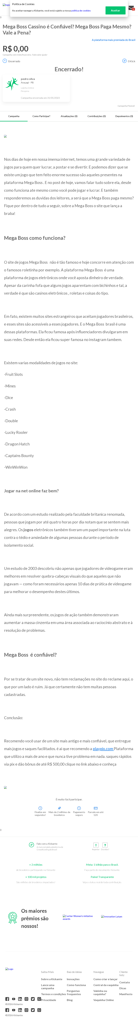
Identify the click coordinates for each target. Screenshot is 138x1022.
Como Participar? (41, 116)
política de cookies (81, 10)
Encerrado (14, 61)
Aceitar (115, 10)
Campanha (13, 116)
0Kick (131, 61)
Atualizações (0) (69, 116)
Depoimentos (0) (124, 116)
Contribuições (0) (97, 116)
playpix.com (103, 748)
